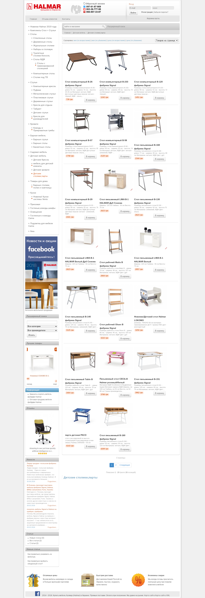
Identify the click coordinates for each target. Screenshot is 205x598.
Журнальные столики (43, 45)
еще (55, 384)
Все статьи (34, 541)
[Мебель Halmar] (43, 10)
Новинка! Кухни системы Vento (40, 197)
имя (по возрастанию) (82, 40)
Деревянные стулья (43, 101)
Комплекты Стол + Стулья (43, 30)
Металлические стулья (44, 94)
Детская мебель (38, 156)
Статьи (33, 543)
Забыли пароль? (161, 12)
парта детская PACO (75, 435)
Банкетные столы (41, 147)
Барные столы (40, 143)
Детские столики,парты (40, 174)
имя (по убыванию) (99, 40)
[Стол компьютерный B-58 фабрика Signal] (46, 374)
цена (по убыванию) (134, 40)
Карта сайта (149, 595)
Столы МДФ (39, 59)
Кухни (33, 193)
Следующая (125, 465)
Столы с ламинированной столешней (45, 66)
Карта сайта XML (162, 595)
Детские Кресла (41, 159)
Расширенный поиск (116, 27)
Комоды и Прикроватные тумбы (43, 129)
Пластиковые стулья (43, 97)
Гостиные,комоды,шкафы (42, 208)
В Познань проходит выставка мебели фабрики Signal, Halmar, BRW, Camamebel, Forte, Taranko (40, 487)
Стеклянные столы (42, 38)
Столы (33, 34)
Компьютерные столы (44, 73)
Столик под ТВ (40, 77)
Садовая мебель (38, 152)
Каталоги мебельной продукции (38, 310)
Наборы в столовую (43, 49)
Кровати (34, 124)
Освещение (36, 212)
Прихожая (35, 204)
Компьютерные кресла (44, 86)
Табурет (37, 109)
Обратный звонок (95, 3)
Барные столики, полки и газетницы (42, 186)
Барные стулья (40, 139)
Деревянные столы (42, 42)
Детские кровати (41, 170)
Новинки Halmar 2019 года (43, 26)
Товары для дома (39, 181)
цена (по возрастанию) (116, 40)
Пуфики (37, 90)
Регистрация (147, 12)
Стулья (33, 82)
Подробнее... (52, 481)
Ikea (32, 231)
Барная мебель (38, 135)
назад (29, 384)
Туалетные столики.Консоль (41, 54)
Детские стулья (40, 112)
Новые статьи (35, 538)
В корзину (90, 100)
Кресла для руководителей (40, 117)
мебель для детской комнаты (43, 164)
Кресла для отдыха (42, 105)
